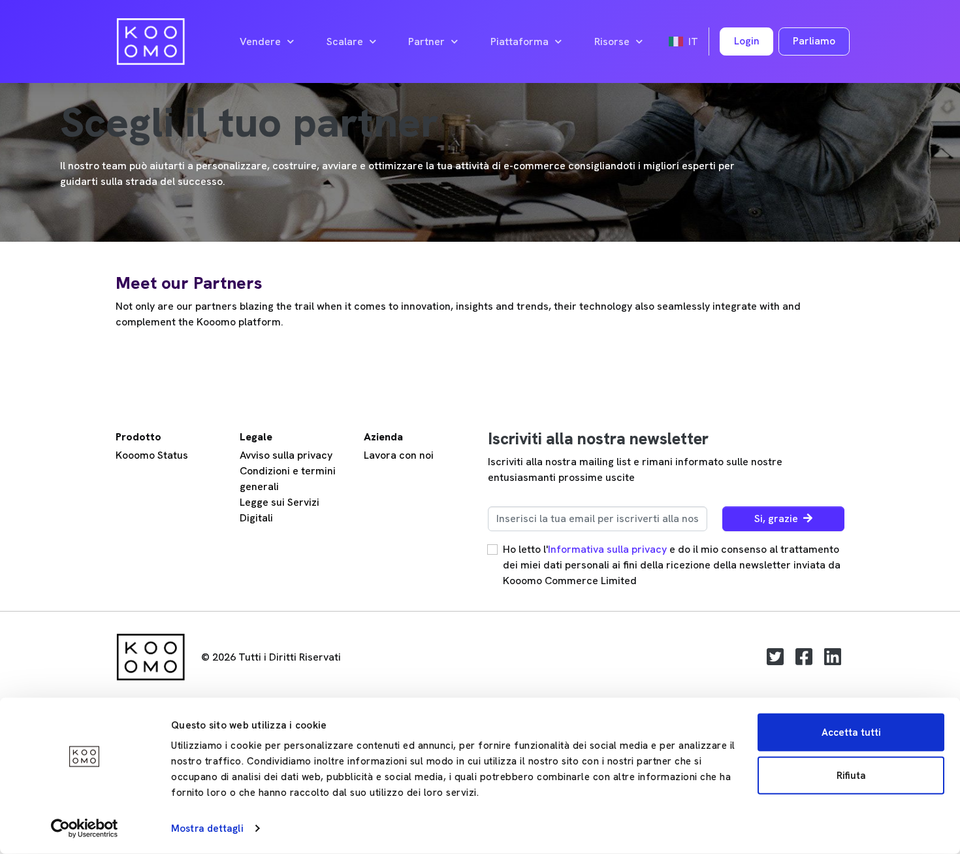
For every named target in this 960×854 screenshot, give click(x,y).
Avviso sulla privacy (286, 455)
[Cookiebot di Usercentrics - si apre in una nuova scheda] (84, 828)
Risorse (612, 41)
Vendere (260, 41)
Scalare (345, 41)
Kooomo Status (152, 455)
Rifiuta (851, 774)
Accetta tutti (851, 732)
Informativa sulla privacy (607, 549)
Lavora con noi (399, 455)
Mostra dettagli (207, 828)
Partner (426, 41)
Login (747, 41)
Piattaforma (519, 41)
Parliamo (814, 41)
